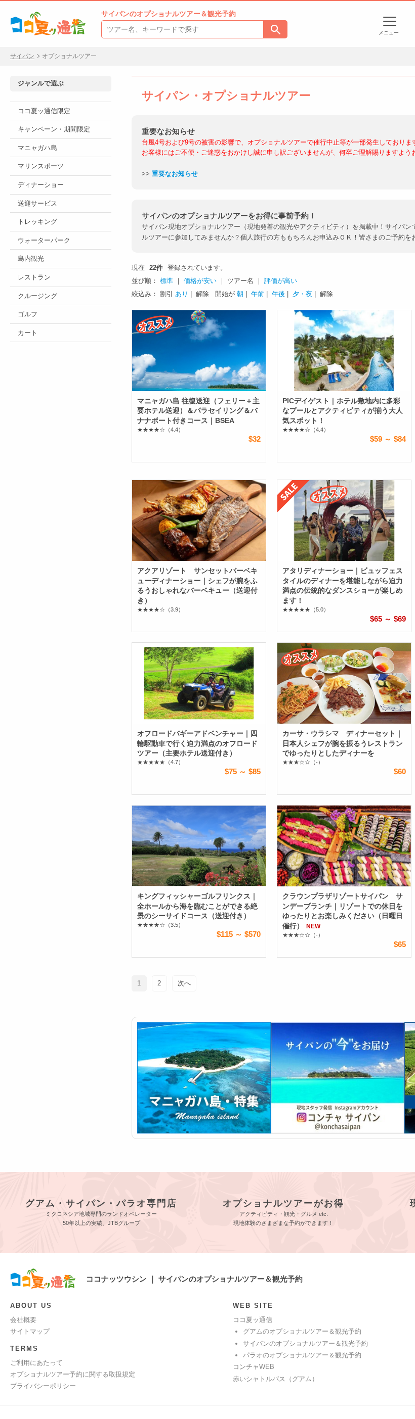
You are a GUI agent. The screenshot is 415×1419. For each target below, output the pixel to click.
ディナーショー (41, 184)
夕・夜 (302, 294)
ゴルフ (27, 314)
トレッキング (37, 221)
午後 (278, 294)
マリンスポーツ (41, 166)
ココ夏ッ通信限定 (44, 111)
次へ (184, 983)
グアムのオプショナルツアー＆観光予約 (302, 1331)
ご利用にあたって (36, 1362)
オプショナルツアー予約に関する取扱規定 (72, 1374)
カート (27, 333)
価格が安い (200, 281)
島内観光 (31, 258)
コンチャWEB (253, 1366)
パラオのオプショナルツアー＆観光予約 (302, 1355)
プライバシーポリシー (43, 1386)
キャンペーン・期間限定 (54, 129)
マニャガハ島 (37, 148)
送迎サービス (37, 203)
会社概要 (23, 1319)
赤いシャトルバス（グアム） (275, 1379)
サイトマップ (30, 1331)
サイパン (22, 56)
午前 (257, 294)
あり (181, 294)
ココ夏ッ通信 (252, 1319)
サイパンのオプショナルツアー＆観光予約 (305, 1343)
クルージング (37, 296)
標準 (166, 281)
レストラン (34, 277)
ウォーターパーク (44, 240)
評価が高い (280, 281)
